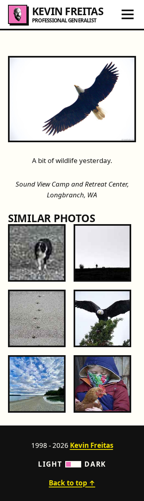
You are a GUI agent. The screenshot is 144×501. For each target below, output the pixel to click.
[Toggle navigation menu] (127, 14)
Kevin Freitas (91, 445)
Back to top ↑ (72, 482)
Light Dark (72, 464)
